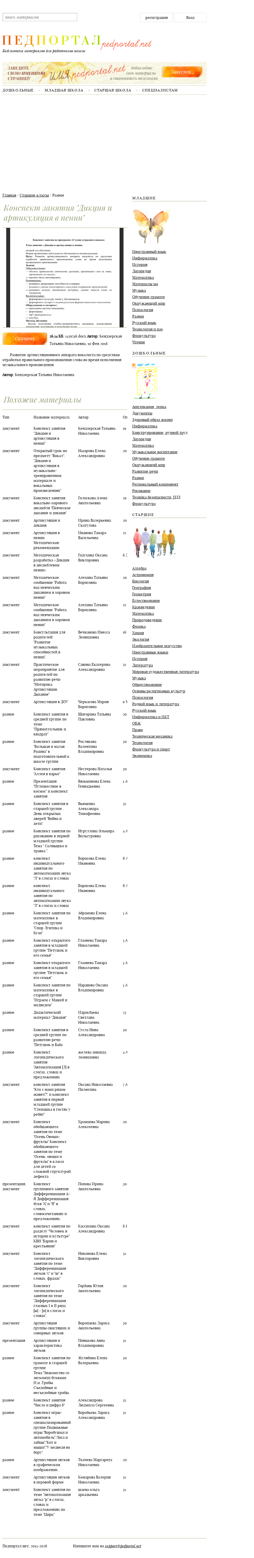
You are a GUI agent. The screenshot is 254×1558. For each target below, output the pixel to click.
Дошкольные (18, 89)
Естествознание (146, 600)
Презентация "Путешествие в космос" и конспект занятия (50, 789)
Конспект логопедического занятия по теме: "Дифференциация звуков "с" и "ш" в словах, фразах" (49, 1266)
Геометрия (141, 594)
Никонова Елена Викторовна (92, 1256)
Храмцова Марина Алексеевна (94, 1124)
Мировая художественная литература (165, 671)
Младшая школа (64, 89)
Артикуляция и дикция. (46, 523)
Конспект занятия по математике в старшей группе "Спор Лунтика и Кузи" (51, 923)
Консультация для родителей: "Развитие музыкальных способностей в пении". (49, 644)
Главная (9, 195)
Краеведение (143, 607)
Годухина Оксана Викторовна (92, 557)
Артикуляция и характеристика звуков (47, 1345)
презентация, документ (14, 1186)
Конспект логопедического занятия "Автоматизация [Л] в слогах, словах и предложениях (51, 1064)
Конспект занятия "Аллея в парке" (49, 771)
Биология (140, 581)
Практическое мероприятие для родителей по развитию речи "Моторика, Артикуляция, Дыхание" (48, 679)
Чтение (138, 342)
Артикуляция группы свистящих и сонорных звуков (51, 1328)
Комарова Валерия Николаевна (94, 1479)
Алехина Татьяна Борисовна (93, 580)
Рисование (141, 490)
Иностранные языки (150, 652)
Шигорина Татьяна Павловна (94, 716)
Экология (140, 639)
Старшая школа (112, 89)
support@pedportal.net (123, 1545)
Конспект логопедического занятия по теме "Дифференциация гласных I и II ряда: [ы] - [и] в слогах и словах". (49, 1300)
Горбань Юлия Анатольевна (90, 1288)
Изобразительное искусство (157, 645)
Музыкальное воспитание (155, 452)
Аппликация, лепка (149, 406)
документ (11, 428)
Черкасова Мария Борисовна (93, 704)
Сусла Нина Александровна (91, 1032)
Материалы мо (145, 284)
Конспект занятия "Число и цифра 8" (49, 1402)
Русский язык (144, 322)
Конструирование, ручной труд (160, 432)
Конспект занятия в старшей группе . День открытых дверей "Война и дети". (50, 813)
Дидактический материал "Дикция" (49, 1015)
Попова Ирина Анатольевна (90, 1186)
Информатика (144, 258)
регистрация (156, 17)
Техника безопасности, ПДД (156, 497)
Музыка (139, 290)
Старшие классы (34, 195)
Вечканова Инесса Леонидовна (94, 634)
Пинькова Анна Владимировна (91, 1343)
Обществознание (147, 684)
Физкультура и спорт (151, 749)
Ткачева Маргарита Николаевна (95, 1462)
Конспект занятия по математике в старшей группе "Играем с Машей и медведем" (51, 995)
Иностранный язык (149, 251)
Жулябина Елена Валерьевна (92, 1360)
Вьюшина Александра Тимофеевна (89, 808)
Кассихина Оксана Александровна (94, 1228)
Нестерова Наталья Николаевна (95, 771)
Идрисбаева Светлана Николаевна (88, 1017)
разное (8, 714)
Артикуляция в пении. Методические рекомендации (46, 540)
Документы (142, 413)
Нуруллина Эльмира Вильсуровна (96, 833)
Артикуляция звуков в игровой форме (51, 1479)
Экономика (142, 755)
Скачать (25, 338)
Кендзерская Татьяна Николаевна (96, 431)
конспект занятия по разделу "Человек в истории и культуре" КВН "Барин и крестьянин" (51, 1236)
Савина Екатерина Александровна (94, 667)
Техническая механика (152, 736)
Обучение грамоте (148, 297)
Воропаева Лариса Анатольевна (93, 1325)
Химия (138, 633)
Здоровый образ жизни (152, 419)
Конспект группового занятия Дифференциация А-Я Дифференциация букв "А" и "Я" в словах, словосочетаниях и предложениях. (51, 1201)
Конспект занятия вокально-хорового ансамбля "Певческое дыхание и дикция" (52, 505)
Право (137, 729)
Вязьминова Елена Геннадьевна (94, 784)
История (139, 264)
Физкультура (144, 335)
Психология (142, 309)
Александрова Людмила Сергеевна (96, 1402)
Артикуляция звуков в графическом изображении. (51, 1464)
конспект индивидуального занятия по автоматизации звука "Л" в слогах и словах (52, 868)
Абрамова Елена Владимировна (92, 915)
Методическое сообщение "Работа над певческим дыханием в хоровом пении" (51, 587)
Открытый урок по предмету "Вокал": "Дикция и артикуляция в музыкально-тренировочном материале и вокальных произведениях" (50, 470)
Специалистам (160, 89)
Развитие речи (145, 471)
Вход (190, 17)
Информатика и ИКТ (150, 717)
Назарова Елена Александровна (91, 453)
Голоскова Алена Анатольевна (92, 500)
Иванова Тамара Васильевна (92, 535)
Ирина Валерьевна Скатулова (94, 523)
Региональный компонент (155, 484)
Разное (138, 316)
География (141, 587)
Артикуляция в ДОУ (50, 701)
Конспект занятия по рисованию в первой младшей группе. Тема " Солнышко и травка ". (51, 841)
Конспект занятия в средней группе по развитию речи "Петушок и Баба (50, 1037)
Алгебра (139, 568)
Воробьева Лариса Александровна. (93, 1415)
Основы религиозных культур (158, 691)
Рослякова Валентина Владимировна (91, 746)
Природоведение (147, 620)
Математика (143, 277)
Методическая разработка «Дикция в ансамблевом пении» (51, 562)
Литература (142, 665)
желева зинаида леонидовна (92, 1054)
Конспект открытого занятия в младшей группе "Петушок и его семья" (51, 948)
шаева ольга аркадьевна (88, 1492)
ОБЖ (136, 723)
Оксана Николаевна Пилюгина (95, 1087)
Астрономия (143, 574)
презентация (13, 1340)
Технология (142, 742)
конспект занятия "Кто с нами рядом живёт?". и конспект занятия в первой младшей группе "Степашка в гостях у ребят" (51, 1099)
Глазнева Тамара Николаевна (92, 943)
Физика (139, 626)
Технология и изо (147, 329)
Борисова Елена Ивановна (92, 861)
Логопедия (141, 271)
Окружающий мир (148, 303)
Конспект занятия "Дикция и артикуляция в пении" (49, 436)
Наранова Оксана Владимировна (93, 987)
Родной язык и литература (155, 704)
